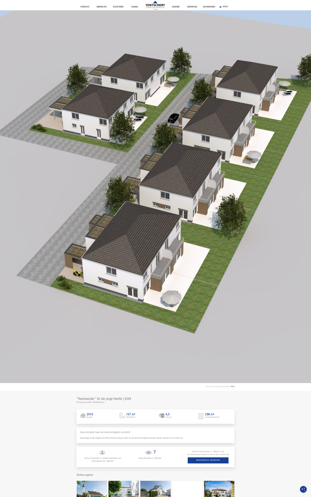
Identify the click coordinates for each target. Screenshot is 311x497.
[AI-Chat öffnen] (303, 489)
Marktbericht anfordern (208, 460)
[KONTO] (223, 7)
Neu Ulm (226, 455)
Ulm (217, 455)
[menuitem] (85, 7)
